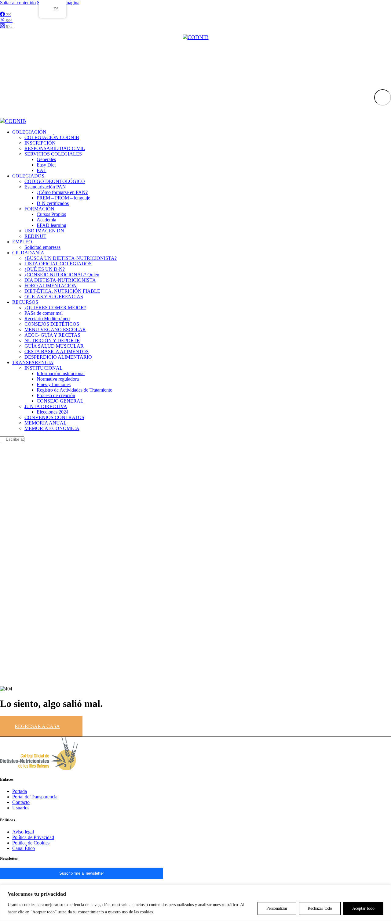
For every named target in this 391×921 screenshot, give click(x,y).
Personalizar (276, 908)
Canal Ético (23, 848)
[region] (195, 903)
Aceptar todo (363, 908)
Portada (19, 791)
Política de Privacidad (33, 837)
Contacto (21, 802)
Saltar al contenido (18, 2)
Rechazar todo (320, 908)
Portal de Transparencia (34, 796)
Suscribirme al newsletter (81, 873)
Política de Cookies (30, 842)
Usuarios (20, 807)
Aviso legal (23, 831)
